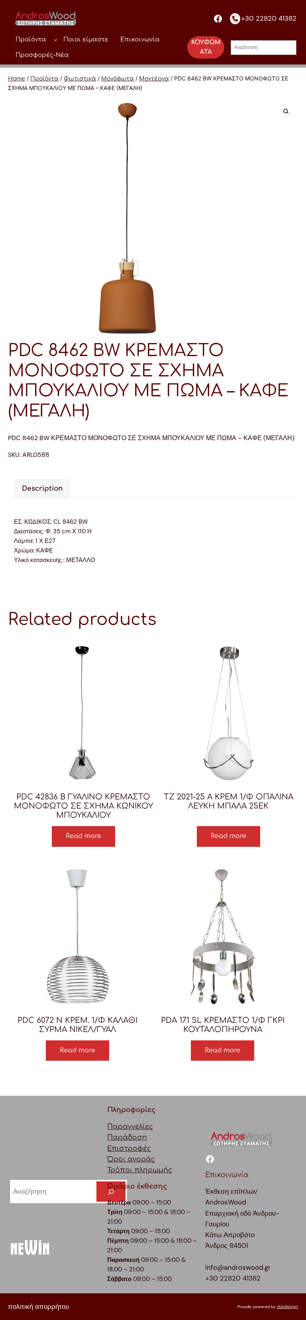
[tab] (42, 488)
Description (42, 488)
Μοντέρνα (154, 79)
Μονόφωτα (117, 79)
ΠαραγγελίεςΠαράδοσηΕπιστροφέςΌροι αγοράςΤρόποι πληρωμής (139, 1148)
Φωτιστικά (80, 79)
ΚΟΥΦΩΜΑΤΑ (206, 47)
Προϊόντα (44, 79)
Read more (83, 836)
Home (16, 79)
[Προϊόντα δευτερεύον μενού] (55, 39)
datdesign (287, 1306)
